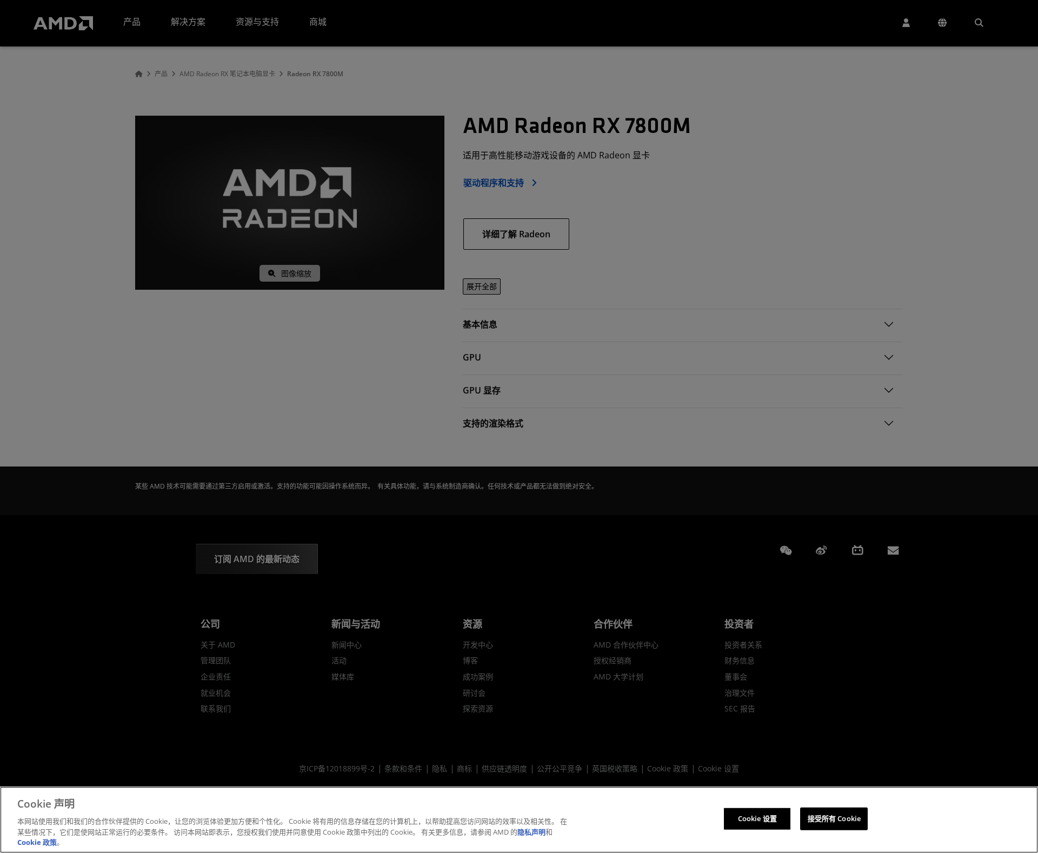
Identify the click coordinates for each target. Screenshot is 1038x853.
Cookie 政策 (37, 842)
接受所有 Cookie (834, 818)
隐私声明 (531, 831)
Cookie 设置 (757, 818)
